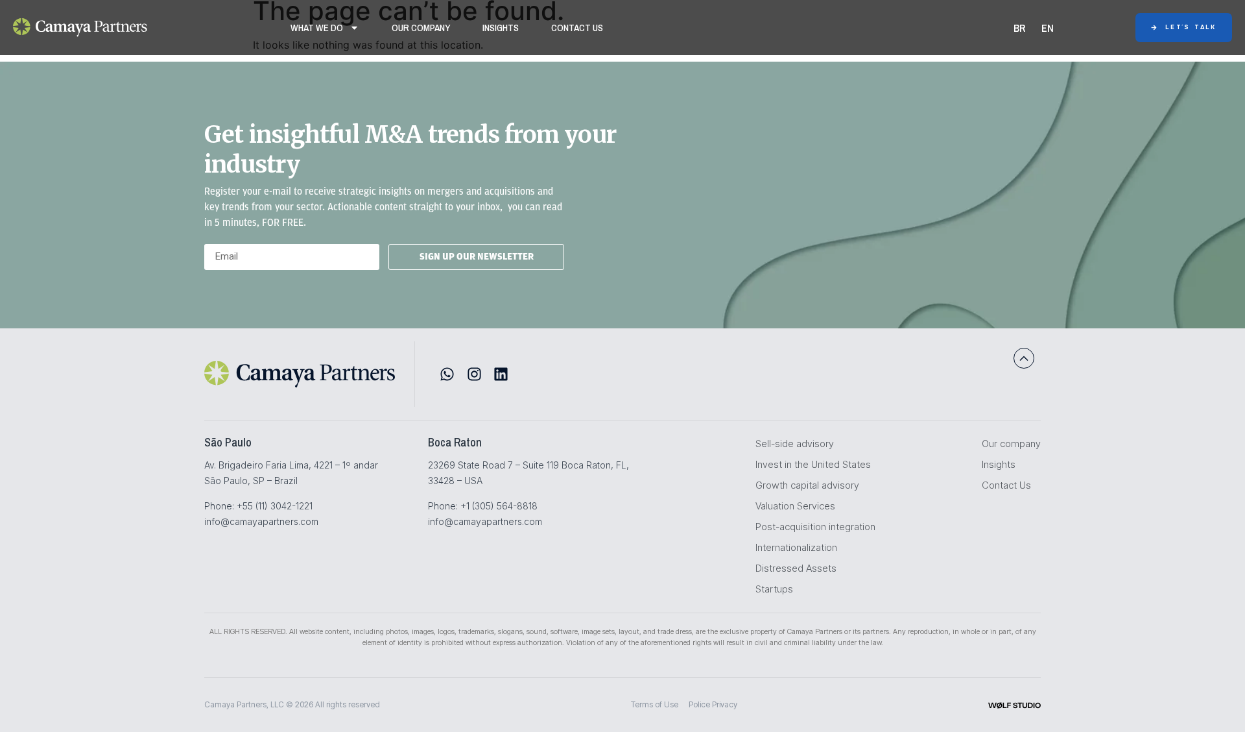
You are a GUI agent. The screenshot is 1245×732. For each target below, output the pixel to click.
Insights (500, 27)
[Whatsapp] (447, 374)
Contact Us (577, 27)
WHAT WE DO (316, 27)
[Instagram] (474, 374)
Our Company (421, 27)
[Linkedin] (501, 374)
